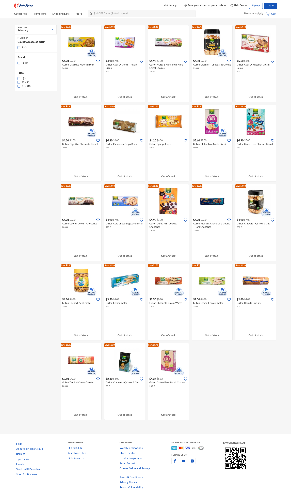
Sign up (256, 6)
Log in (270, 6)
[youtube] (183, 463)
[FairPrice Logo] (23, 5)
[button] (261, 14)
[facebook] (174, 463)
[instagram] (192, 463)
